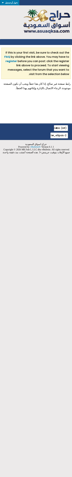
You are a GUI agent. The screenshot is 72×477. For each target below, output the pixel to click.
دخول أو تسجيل (11, 2)
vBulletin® (35, 147)
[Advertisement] (36, 317)
